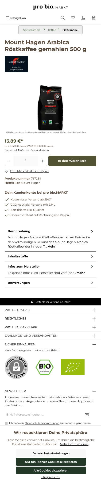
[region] (50, 108)
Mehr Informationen (74, 444)
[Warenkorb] (93, 18)
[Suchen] (63, 18)
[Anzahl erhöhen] (42, 161)
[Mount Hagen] (50, 64)
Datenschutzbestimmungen (42, 423)
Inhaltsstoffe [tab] (18, 256)
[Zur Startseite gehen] (50, 7)
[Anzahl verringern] (9, 161)
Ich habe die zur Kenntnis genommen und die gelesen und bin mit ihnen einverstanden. (50, 425)
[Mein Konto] (83, 18)
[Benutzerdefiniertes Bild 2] (73, 367)
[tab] (50, 239)
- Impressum (50, 477)
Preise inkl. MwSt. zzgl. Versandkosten (27, 150)
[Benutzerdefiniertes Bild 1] (44, 367)
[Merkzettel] (73, 18)
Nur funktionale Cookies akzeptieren (51, 462)
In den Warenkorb (72, 161)
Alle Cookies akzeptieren (51, 470)
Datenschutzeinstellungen (51, 453)
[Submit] (87, 415)
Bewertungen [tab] (19, 282)
